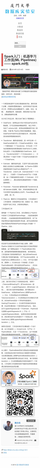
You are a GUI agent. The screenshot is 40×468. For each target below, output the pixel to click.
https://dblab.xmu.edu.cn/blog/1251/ (15, 450)
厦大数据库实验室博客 (20, 8)
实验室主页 (20, 18)
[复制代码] (9, 230)
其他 (20, 36)
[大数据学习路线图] (20, 81)
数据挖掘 (20, 33)
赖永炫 (17, 422)
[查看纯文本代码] (12, 230)
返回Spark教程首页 (8, 97)
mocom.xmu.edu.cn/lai (24, 440)
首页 (20, 23)
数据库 (20, 30)
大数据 (20, 26)
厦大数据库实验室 (23, 465)
